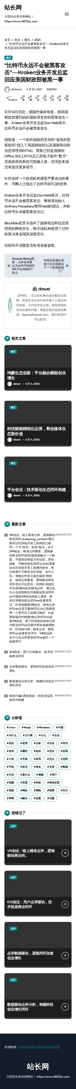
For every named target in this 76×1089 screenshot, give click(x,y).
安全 (51, 751)
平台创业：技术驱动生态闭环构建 (36, 489)
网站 (24, 790)
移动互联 (54, 782)
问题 (51, 798)
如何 (38, 751)
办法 (51, 743)
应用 (38, 759)
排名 (38, 766)
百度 (24, 782)
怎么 (51, 759)
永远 (60, 98)
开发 (38, 98)
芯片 (65, 790)
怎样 (65, 759)
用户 (54, 774)
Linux (12, 727)
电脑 (11, 782)
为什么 (13, 735)
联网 (51, 790)
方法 (11, 774)
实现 (65, 751)
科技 (38, 782)
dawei (44, 289)
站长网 (13, 7)
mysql (27, 727)
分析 (38, 743)
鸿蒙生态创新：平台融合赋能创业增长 (36, 375)
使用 (24, 743)
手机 (11, 766)
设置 (38, 798)
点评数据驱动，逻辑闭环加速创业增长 (31, 668)
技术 (24, 766)
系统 (11, 790)
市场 (24, 759)
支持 (51, 766)
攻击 (45, 98)
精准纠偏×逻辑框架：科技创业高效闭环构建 (31, 698)
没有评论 (51, 89)
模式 (8, 57)
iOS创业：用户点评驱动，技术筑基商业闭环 (31, 654)
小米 (11, 759)
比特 (52, 98)
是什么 (26, 774)
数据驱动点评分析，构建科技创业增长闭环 (31, 683)
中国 (60, 727)
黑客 (67, 98)
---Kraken (12, 98)
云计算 (29, 735)
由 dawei (16, 89)
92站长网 (25, 1047)
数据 (65, 766)
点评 (13, 826)
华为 (65, 743)
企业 (57, 735)
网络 (38, 790)
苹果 (11, 798)
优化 (11, 743)
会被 (31, 98)
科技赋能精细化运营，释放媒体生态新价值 (36, 431)
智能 (41, 774)
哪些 (24, 751)
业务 (23, 98)
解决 (24, 798)
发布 (11, 751)
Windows (44, 727)
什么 (43, 735)
